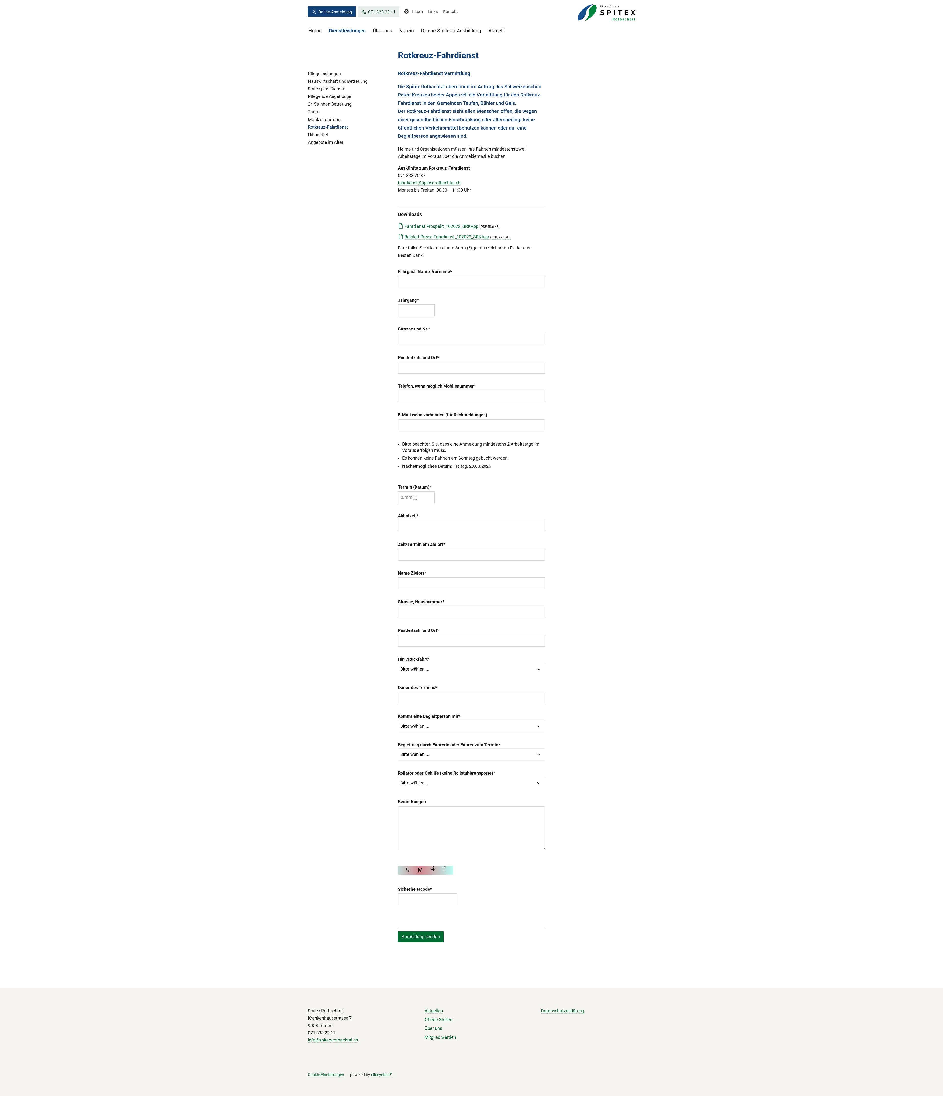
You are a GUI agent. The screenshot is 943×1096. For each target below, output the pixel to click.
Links (433, 11)
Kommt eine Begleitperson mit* (429, 716)
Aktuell (496, 31)
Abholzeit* (408, 515)
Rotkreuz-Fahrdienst (328, 127)
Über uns (382, 31)
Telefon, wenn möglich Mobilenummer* (437, 386)
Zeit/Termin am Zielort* (421, 544)
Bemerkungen (412, 801)
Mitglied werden (440, 1037)
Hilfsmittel (318, 134)
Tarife (313, 111)
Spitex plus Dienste (326, 88)
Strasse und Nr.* (414, 328)
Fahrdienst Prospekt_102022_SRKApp (452, 226)
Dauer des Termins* (417, 687)
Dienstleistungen (347, 31)
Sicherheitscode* (415, 889)
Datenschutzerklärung (562, 1010)
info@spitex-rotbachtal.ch (333, 1039)
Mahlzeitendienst (325, 119)
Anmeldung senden (421, 936)
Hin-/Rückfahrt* (414, 659)
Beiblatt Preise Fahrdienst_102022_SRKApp (457, 236)
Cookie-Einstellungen (326, 1074)
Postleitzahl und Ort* (418, 357)
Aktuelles (434, 1010)
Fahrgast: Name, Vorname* (425, 271)
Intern (417, 11)
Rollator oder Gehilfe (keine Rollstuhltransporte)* (446, 773)
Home (315, 31)
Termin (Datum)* (414, 487)
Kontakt (450, 11)
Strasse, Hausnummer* (421, 601)
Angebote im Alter (325, 142)
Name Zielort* (412, 572)
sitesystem (381, 1074)
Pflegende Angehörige (329, 96)
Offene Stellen (438, 1019)
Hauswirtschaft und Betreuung (338, 81)
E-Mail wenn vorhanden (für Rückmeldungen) (442, 414)
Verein (407, 31)
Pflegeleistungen (324, 73)
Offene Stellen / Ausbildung (451, 31)
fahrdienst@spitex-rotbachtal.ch (429, 182)
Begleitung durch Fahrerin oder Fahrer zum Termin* (449, 744)
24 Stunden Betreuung (330, 104)
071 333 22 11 (382, 11)
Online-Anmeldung (335, 11)
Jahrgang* (408, 300)
